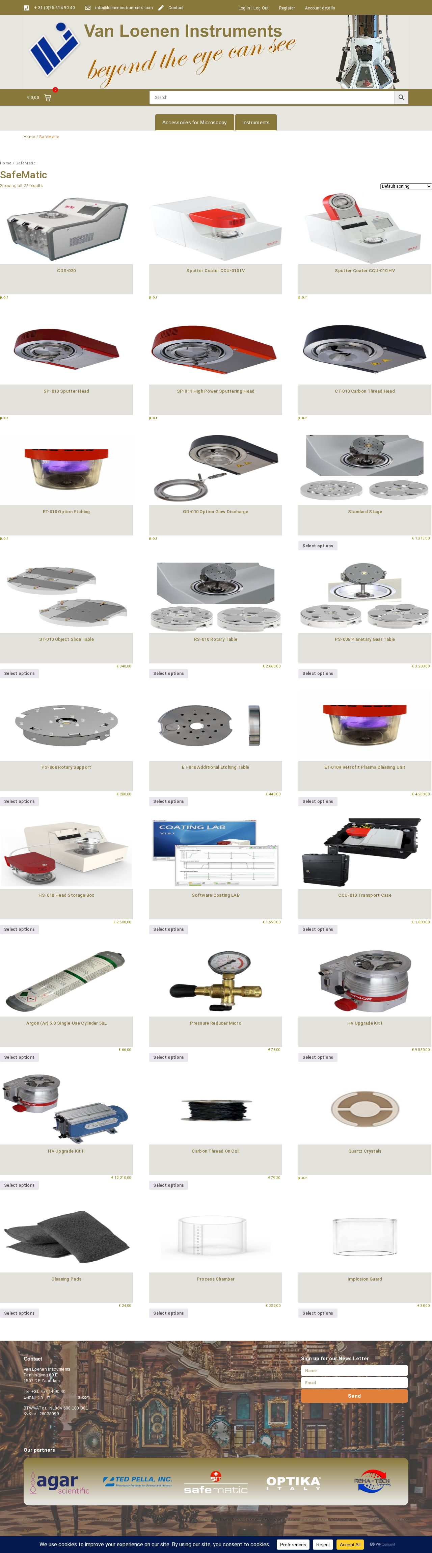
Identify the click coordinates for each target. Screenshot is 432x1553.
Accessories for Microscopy (194, 122)
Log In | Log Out (254, 8)
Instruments (256, 122)
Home (29, 137)
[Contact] (161, 7)
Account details (320, 8)
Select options (317, 546)
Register (287, 8)
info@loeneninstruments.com (124, 7)
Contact (176, 7)
